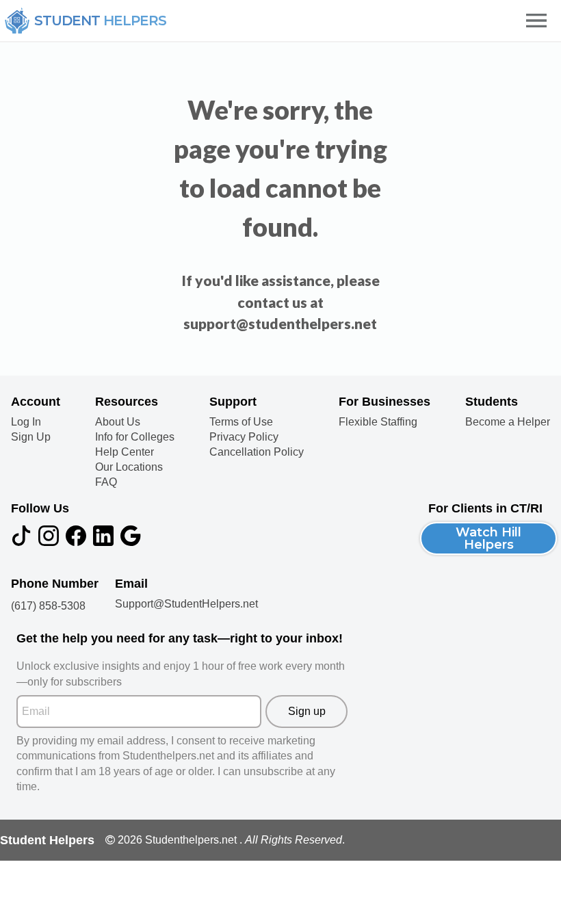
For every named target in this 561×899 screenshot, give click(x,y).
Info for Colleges (134, 437)
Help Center (124, 452)
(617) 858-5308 (48, 606)
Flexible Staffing (378, 422)
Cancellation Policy (256, 452)
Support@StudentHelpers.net (186, 604)
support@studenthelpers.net (280, 323)
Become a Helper (507, 422)
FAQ (106, 482)
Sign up (307, 711)
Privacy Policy (243, 437)
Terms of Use (241, 422)
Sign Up (31, 437)
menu (536, 20)
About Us (117, 422)
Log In (26, 422)
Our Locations (129, 467)
